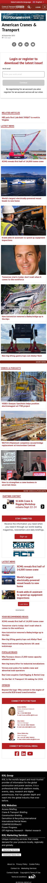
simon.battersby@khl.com (31, 739)
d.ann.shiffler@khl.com (30, 715)
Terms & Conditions (19, 877)
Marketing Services (10, 850)
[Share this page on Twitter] (20, 44)
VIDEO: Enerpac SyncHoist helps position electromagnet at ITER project (20, 404)
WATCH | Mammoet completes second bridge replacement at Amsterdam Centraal (22, 444)
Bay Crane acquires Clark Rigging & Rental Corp (23, 674)
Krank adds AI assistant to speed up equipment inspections (23, 239)
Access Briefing (9, 809)
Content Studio (12, 872)
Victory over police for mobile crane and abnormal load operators (20, 669)
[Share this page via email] (33, 44)
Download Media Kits (11, 855)
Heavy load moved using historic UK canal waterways (20, 644)
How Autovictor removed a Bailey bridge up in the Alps (22, 317)
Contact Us (15, 868)
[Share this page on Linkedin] (26, 44)
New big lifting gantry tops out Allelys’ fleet (22, 355)
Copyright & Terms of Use (30, 872)
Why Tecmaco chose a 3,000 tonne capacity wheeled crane (21, 658)
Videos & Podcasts (11, 368)
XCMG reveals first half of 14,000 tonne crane (23, 161)
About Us (11, 864)
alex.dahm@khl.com (29, 727)
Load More (23, 604)
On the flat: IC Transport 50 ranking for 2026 (22, 679)
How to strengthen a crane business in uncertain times (19, 483)
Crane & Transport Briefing (14, 812)
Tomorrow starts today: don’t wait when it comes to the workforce (21, 278)
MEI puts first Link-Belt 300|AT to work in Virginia (21, 118)
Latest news (7, 126)
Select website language (21, 2)
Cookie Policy (34, 864)
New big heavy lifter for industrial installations (23, 663)
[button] (42, 507)
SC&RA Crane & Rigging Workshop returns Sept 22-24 (26, 504)
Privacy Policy (21, 864)
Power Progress (9, 827)
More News (41, 362)
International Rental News (14, 821)
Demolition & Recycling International (19, 818)
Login (38, 7)
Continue (23, 83)
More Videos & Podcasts (35, 491)
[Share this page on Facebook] (14, 44)
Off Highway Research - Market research (21, 830)
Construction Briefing (12, 815)
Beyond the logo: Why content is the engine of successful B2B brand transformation (23, 691)
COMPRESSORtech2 (11, 824)
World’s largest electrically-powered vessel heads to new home (21, 199)
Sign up (23, 536)
